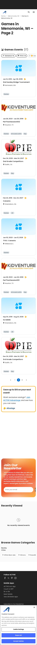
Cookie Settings (18, 629)
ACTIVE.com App (10, 586)
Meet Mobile (8, 594)
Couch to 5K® (8, 589)
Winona (23, 555)
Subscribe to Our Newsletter (14, 604)
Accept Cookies (18, 641)
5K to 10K (7, 592)
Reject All (18, 635)
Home (3, 16)
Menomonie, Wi (13, 16)
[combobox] (8, 55)
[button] (21, 55)
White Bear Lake (10, 555)
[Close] (34, 607)
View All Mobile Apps (11, 597)
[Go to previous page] (10, 380)
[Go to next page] (26, 380)
